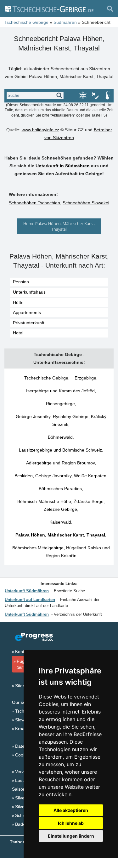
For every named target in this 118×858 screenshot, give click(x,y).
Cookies (23, 754)
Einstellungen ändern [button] (71, 836)
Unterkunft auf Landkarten (30, 599)
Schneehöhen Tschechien (34, 202)
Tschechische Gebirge (46, 377)
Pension (21, 281)
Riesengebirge (60, 403)
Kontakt (22, 651)
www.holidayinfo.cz (40, 129)
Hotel (18, 332)
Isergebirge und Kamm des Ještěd (60, 390)
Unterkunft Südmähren (27, 591)
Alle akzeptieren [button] (70, 810)
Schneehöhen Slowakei (86, 202)
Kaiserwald (60, 522)
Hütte (18, 302)
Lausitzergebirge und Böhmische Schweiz (60, 450)
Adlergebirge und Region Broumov (60, 462)
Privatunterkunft (28, 322)
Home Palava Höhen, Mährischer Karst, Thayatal (59, 226)
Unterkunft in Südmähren (63, 165)
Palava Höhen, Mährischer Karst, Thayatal (60, 534)
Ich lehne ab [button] (71, 823)
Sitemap (23, 685)
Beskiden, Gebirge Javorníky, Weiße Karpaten (60, 475)
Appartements (27, 312)
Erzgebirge (85, 377)
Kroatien (23, 728)
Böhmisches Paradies (60, 488)
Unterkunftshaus (29, 292)
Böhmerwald (60, 437)
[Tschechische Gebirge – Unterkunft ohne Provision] (48, 8)
